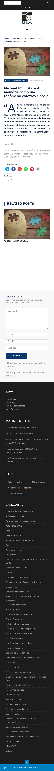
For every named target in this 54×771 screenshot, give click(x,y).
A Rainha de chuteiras (15, 516)
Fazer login (11, 399)
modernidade (14, 488)
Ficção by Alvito (13, 609)
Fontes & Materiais (14, 619)
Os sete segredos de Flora (18, 685)
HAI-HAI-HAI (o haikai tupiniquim (21, 629)
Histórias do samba (14, 648)
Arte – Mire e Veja (14, 526)
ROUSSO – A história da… (16, 241)
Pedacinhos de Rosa (15, 690)
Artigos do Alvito (13, 535)
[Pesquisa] (48, 3)
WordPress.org (12, 409)
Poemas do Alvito (14, 699)
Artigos (9, 530)
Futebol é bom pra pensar (17, 624)
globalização (22, 482)
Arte (10, 482)
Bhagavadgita (12, 554)
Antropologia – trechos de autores (21, 521)
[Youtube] (25, 7)
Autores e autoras (14, 550)
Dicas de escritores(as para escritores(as (24, 582)
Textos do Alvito (13, 741)
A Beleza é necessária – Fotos (19, 511)
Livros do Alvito (13, 667)
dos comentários (15, 406)
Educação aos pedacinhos (17, 591)
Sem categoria (12, 714)
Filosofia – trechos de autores (19, 614)
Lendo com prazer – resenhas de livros (23, 657)
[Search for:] (12, 3)
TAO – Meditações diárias (17, 731)
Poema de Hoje (13, 694)
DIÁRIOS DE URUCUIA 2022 (18, 577)
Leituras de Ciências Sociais (18, 653)
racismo (27, 488)
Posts (10, 402)
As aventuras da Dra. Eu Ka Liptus (21, 540)
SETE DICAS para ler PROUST (19, 433)
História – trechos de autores (19, 633)
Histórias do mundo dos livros (19, 643)
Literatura (10, 662)
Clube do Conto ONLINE (17, 567)
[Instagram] (21, 7)
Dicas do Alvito (13, 587)
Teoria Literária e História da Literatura (23, 736)
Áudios (9, 545)
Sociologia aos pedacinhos (17, 727)
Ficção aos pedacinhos (16, 604)
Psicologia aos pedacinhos (17, 709)
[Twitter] (29, 7)
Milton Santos (38, 482)
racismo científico (15, 493)
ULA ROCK (11, 746)
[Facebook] (32, 7)
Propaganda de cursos (16, 704)
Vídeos (9, 751)
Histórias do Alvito (14, 638)
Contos (9, 572)
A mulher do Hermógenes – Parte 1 (22, 427)
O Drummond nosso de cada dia (20, 672)
